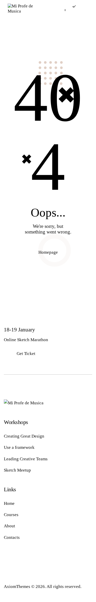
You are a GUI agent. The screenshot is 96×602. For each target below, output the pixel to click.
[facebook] (10, 559)
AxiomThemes (17, 586)
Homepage (48, 252)
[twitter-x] (24, 559)
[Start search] (73, 8)
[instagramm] (38, 559)
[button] (86, 8)
